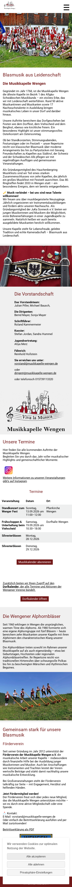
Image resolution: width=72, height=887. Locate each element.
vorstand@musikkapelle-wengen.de (36, 363)
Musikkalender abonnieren (34, 562)
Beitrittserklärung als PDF (18, 829)
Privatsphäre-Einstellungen (36, 872)
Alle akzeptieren (36, 856)
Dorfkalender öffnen (34, 599)
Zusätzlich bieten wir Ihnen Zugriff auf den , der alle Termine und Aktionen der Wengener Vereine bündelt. (32, 587)
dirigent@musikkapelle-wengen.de (35, 373)
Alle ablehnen (36, 864)
